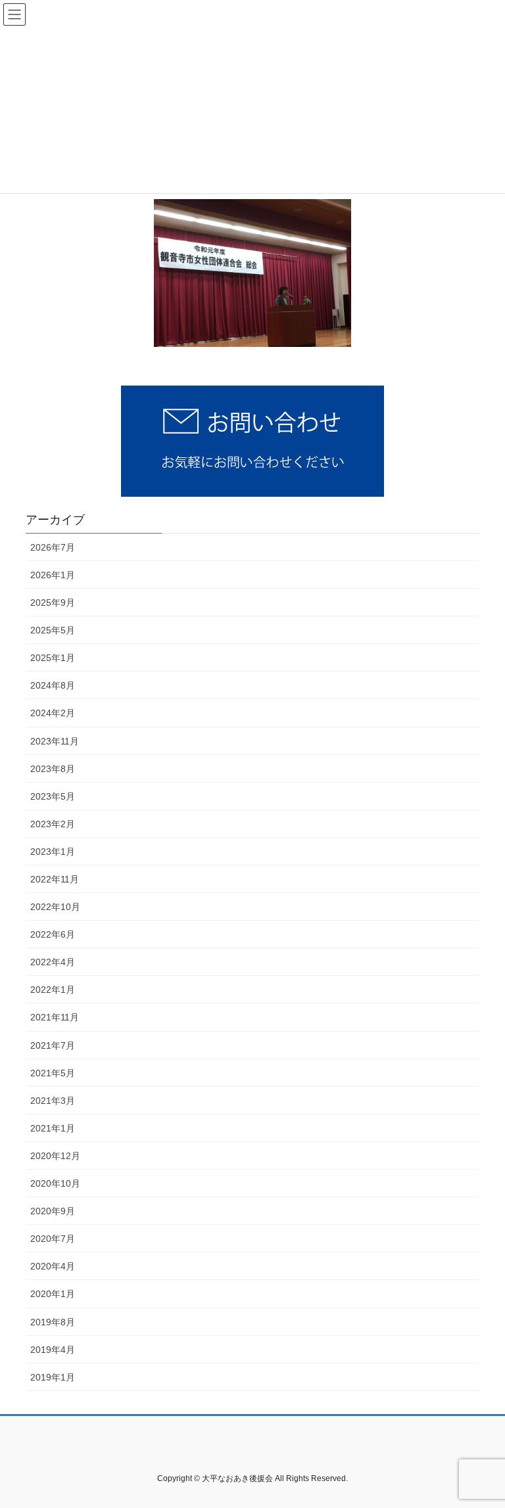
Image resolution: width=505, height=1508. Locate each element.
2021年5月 (52, 1073)
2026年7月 (52, 547)
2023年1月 (52, 851)
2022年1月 (52, 989)
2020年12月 (55, 1156)
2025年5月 (52, 630)
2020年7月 (52, 1238)
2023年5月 (52, 796)
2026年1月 (52, 575)
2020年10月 (55, 1183)
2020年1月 (52, 1294)
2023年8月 (52, 769)
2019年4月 (52, 1349)
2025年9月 (52, 602)
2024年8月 (52, 685)
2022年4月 (52, 962)
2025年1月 (52, 657)
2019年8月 (52, 1322)
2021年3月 (52, 1100)
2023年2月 (52, 824)
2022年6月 (52, 934)
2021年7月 (52, 1045)
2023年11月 (54, 741)
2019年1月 (52, 1377)
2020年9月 (52, 1211)
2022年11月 (54, 879)
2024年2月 (52, 713)
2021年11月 (54, 1017)
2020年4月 (52, 1266)
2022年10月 (55, 907)
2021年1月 (52, 1128)
